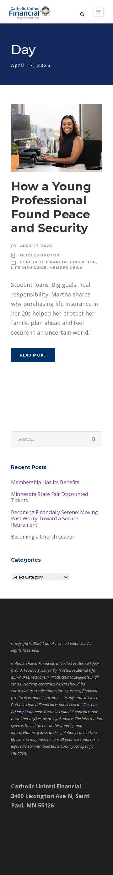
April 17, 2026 (36, 246)
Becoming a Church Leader (42, 536)
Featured (31, 262)
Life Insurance (29, 268)
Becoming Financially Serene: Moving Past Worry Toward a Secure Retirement (54, 518)
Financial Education (71, 262)
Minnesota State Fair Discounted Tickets (49, 497)
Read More (33, 355)
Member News (66, 268)
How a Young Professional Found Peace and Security (51, 207)
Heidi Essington (40, 255)
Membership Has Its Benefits (45, 482)
